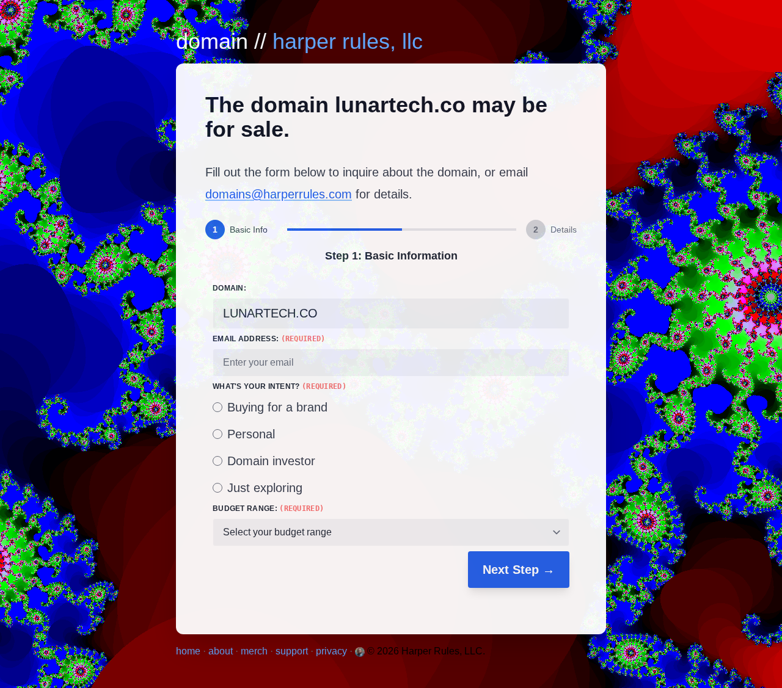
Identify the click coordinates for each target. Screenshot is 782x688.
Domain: (229, 288)
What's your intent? (279, 386)
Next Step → (519, 569)
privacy (332, 651)
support (293, 651)
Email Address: (269, 339)
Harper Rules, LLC (347, 41)
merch (255, 651)
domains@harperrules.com (278, 194)
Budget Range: (268, 508)
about (221, 651)
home (189, 651)
